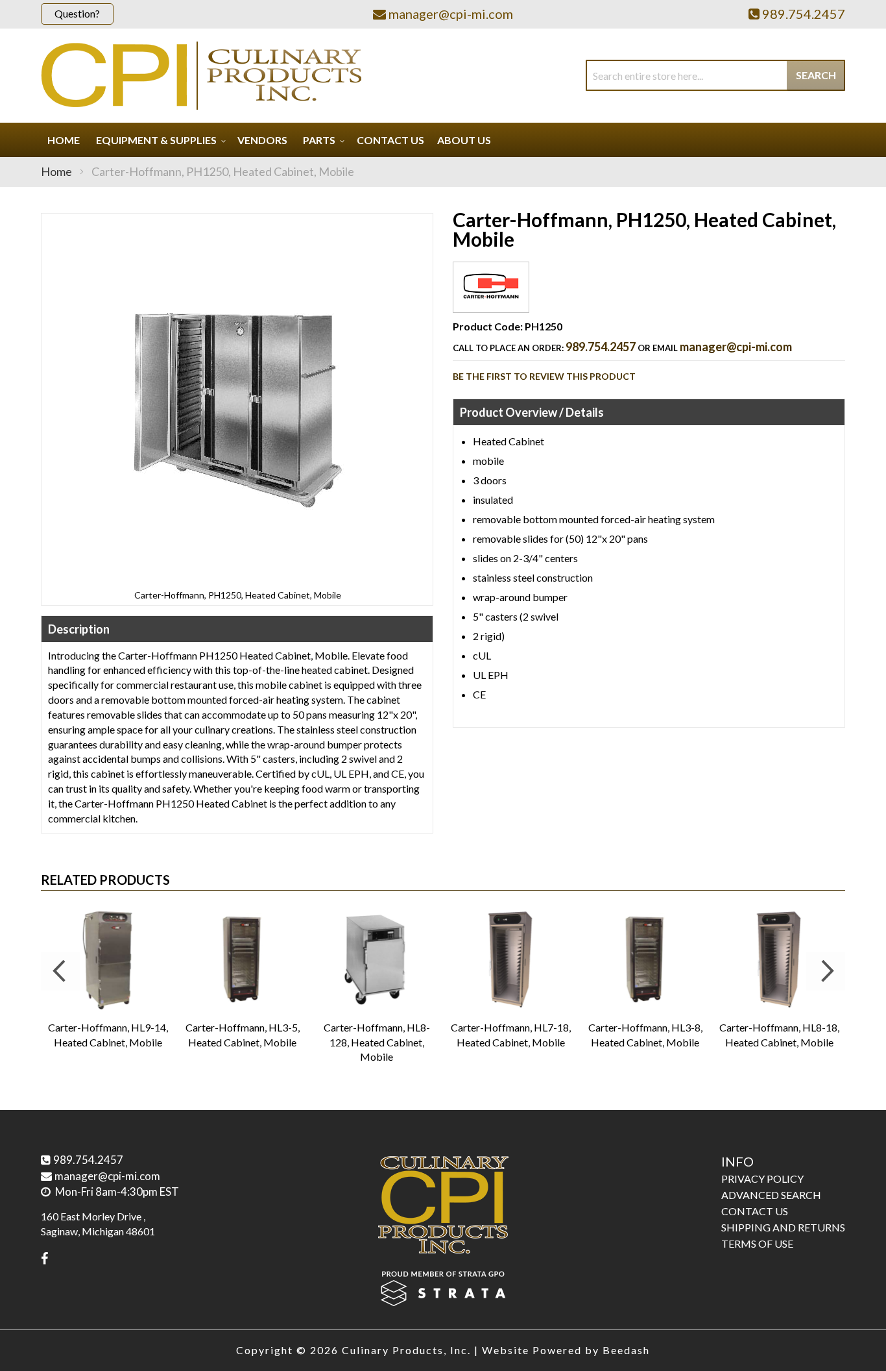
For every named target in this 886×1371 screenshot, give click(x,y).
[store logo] (201, 76)
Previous (60, 971)
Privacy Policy (762, 1178)
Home (56, 171)
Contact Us (754, 1211)
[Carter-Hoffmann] (491, 302)
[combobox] (715, 75)
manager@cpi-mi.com (736, 347)
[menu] (443, 140)
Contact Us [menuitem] (390, 140)
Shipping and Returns (783, 1227)
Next (825, 971)
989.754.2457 (601, 347)
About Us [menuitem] (464, 140)
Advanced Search (771, 1195)
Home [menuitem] (63, 140)
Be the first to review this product (544, 376)
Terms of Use (757, 1243)
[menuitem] (159, 140)
